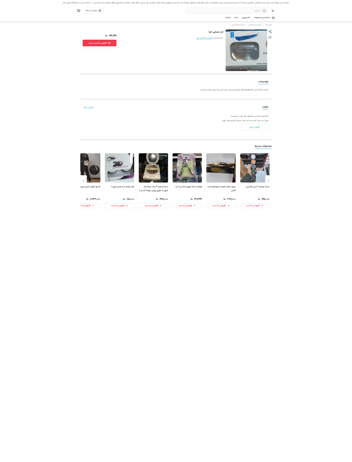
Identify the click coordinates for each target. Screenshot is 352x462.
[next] (83, 180)
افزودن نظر (88, 107)
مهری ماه (268, 25)
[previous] (268, 180)
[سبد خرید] (78, 10)
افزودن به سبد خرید (97, 43)
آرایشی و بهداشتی (254, 25)
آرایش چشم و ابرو (238, 25)
